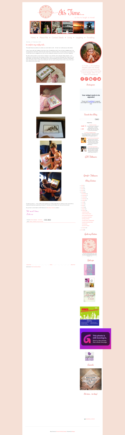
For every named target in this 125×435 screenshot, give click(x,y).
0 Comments (40, 219)
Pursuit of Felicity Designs (61, 431)
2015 (82, 190)
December (84, 193)
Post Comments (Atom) (36, 266)
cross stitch (41, 221)
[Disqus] (50, 244)
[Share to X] (47, 220)
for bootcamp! (84, 223)
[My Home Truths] (89, 274)
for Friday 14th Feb (85, 218)
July (83, 202)
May (83, 205)
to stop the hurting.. (85, 212)
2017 (82, 187)
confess (30, 221)
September (84, 198)
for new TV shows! (85, 225)
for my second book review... (87, 215)
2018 (82, 185)
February (84, 210)
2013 (82, 229)
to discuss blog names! (86, 213)
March (83, 208)
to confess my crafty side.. (87, 217)
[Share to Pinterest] (50, 220)
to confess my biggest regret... (90, 132)
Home (51, 264)
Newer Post (28, 264)
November (84, 195)
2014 (82, 192)
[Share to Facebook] (49, 220)
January (84, 227)
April (83, 207)
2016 (82, 188)
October (84, 197)
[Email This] (44, 220)
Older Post (73, 264)
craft (38, 221)
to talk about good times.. (93, 146)
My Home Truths (50, 207)
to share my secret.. (93, 124)
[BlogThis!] (46, 220)
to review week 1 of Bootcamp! (88, 220)
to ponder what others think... (87, 222)
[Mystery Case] (91, 389)
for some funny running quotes (93, 138)
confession (35, 221)
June (83, 203)
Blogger (73, 431)
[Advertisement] (89, 407)
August (83, 200)
